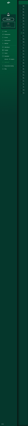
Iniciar (8, 19)
